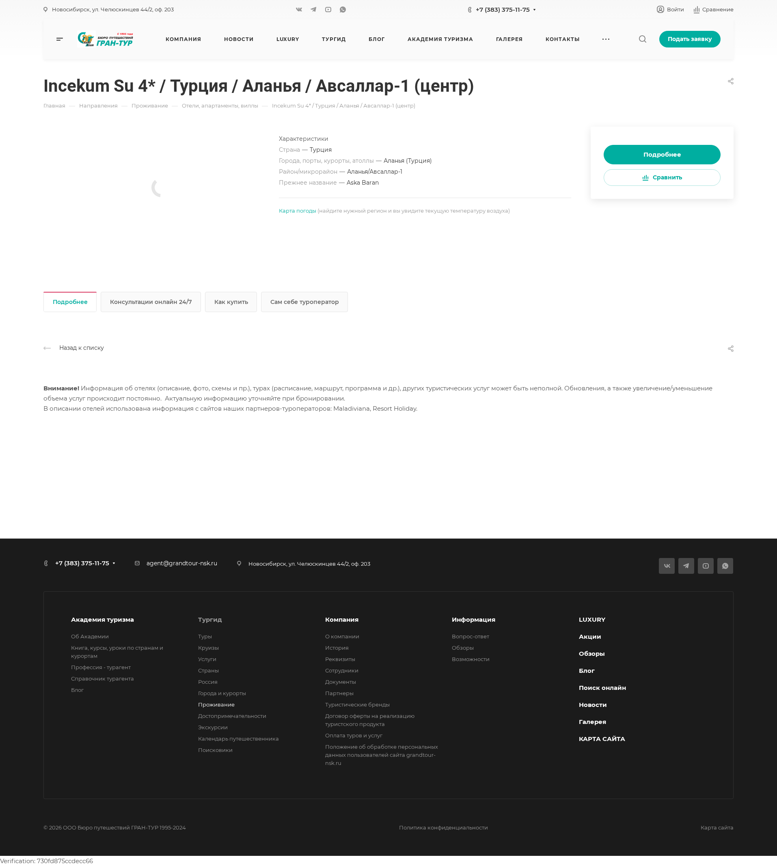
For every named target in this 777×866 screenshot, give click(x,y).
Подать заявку (690, 39)
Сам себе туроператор (304, 302)
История (337, 647)
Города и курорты (222, 693)
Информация (473, 619)
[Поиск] (642, 39)
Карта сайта (717, 827)
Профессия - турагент (101, 667)
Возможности (471, 659)
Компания (341, 619)
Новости (593, 705)
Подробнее (662, 154)
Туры (205, 636)
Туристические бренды (357, 704)
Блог (77, 690)
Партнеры (339, 693)
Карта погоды (297, 210)
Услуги (207, 659)
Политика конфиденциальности (443, 827)
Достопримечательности (232, 716)
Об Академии (90, 636)
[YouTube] (328, 9)
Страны (208, 670)
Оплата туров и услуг (353, 735)
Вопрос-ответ (470, 636)
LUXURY (592, 619)
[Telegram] (313, 9)
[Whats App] (343, 9)
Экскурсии (213, 727)
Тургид (210, 619)
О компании (342, 636)
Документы (340, 682)
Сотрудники (341, 670)
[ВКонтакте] (299, 9)
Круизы (208, 647)
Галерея (592, 722)
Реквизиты (340, 659)
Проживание (216, 704)
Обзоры (463, 647)
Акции (590, 636)
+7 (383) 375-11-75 (503, 9)
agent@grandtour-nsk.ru (182, 563)
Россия (208, 682)
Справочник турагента (102, 678)
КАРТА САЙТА (602, 739)
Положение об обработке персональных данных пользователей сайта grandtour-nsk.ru (381, 754)
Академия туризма (102, 619)
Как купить (231, 302)
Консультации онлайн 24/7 (151, 302)
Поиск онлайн (602, 688)
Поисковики (215, 750)
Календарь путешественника (238, 738)
